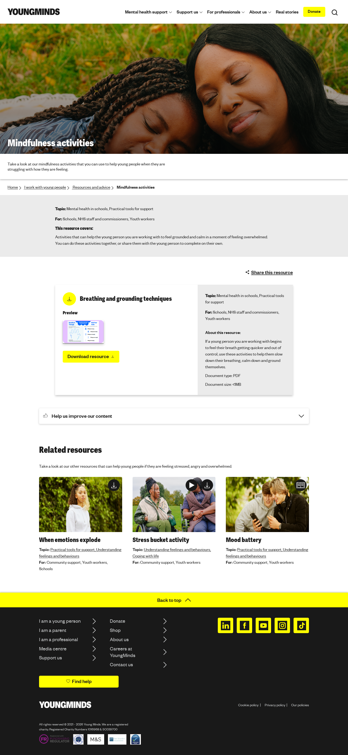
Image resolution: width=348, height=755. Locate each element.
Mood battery (243, 540)
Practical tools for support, (73, 549)
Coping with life (146, 555)
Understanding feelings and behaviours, (177, 549)
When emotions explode (70, 540)
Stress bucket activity (161, 540)
